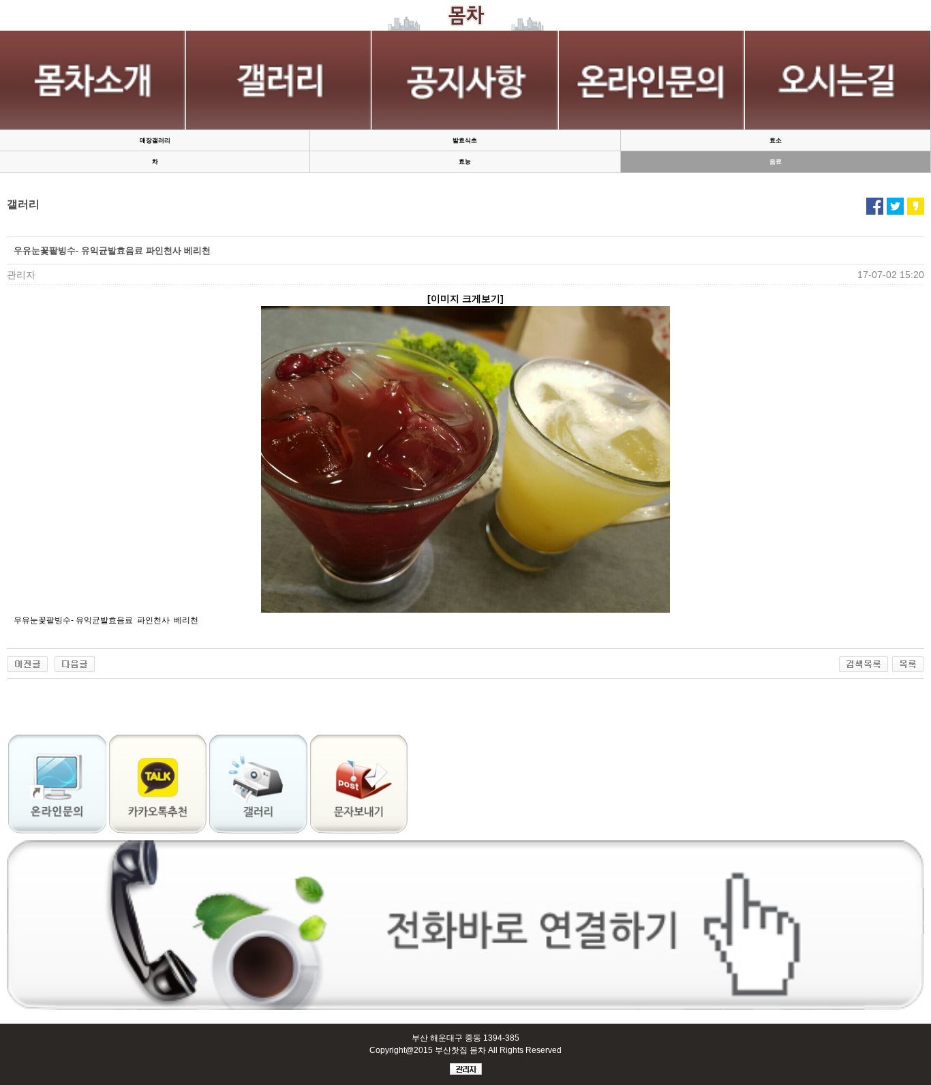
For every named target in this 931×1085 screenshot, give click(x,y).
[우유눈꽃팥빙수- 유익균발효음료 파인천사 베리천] (27, 662)
